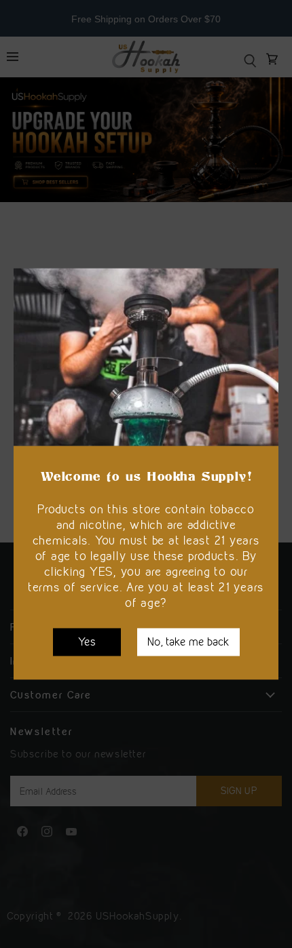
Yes (87, 641)
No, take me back (188, 641)
